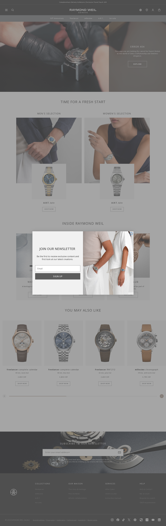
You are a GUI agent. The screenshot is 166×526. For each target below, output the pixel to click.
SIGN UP (57, 276)
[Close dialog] (131, 233)
